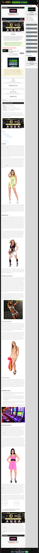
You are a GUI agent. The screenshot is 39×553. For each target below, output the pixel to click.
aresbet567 (36, 39)
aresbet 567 (36, 40)
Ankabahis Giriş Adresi (6, 134)
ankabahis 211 (35, 38)
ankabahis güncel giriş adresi (8, 509)
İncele (22, 53)
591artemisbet (35, 43)
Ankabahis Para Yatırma (7, 135)
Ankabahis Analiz (5, 140)
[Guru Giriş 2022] (6, 3)
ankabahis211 (35, 37)
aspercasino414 (35, 47)
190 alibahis (36, 32)
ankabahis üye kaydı (11, 510)
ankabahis (13, 96)
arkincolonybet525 (35, 41)
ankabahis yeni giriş (16, 509)
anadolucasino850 (35, 35)
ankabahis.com (13, 32)
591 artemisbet (35, 44)
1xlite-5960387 (35, 24)
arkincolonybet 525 (35, 42)
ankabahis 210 (13, 85)
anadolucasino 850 (35, 36)
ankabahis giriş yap (4, 510)
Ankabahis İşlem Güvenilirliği (9, 136)
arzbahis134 (36, 45)
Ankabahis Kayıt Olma (9, 137)
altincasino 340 (35, 34)
